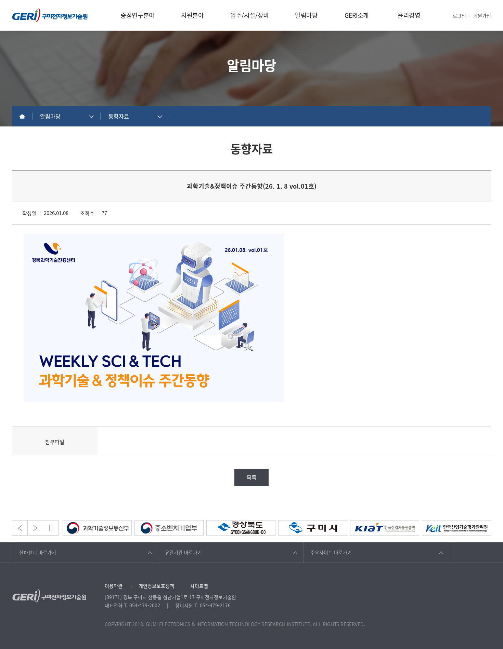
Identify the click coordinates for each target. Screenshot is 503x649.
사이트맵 (199, 585)
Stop (51, 528)
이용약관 (113, 585)
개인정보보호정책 (156, 585)
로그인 (459, 15)
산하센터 (37, 552)
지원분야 (192, 15)
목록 (251, 477)
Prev (20, 528)
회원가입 (482, 15)
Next (35, 528)
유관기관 (183, 552)
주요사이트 (331, 552)
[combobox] (67, 116)
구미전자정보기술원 (50, 15)
